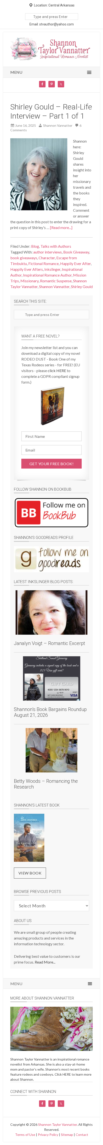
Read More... (45, 962)
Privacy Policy (48, 1135)
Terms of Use (25, 1135)
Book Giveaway (76, 252)
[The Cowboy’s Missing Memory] (29, 838)
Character (47, 257)
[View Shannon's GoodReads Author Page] (51, 559)
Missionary (29, 280)
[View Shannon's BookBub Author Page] (51, 513)
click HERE (57, 370)
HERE (67, 1074)
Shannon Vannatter (54, 286)
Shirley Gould (82, 286)
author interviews (47, 252)
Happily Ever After (75, 263)
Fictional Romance (43, 263)
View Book (30, 873)
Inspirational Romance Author (47, 275)
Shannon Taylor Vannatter (57, 1124)
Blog (35, 246)
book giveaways (23, 257)
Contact (82, 1135)
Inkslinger (52, 269)
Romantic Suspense (56, 280)
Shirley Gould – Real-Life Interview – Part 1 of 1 (51, 111)
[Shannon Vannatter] (51, 59)
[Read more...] (61, 227)
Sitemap (67, 1135)
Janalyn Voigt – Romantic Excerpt (49, 643)
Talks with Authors (55, 246)
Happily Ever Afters (26, 269)
